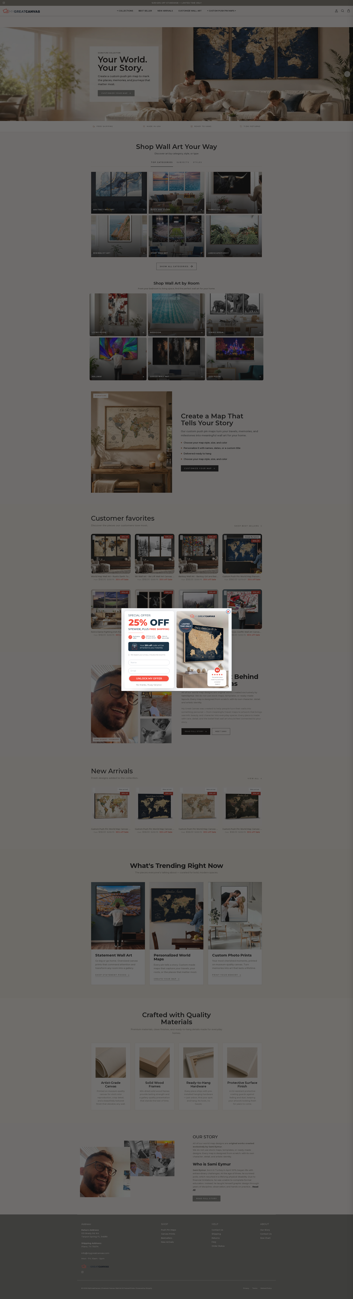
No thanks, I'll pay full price (149, 685)
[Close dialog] (228, 612)
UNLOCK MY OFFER (149, 678)
